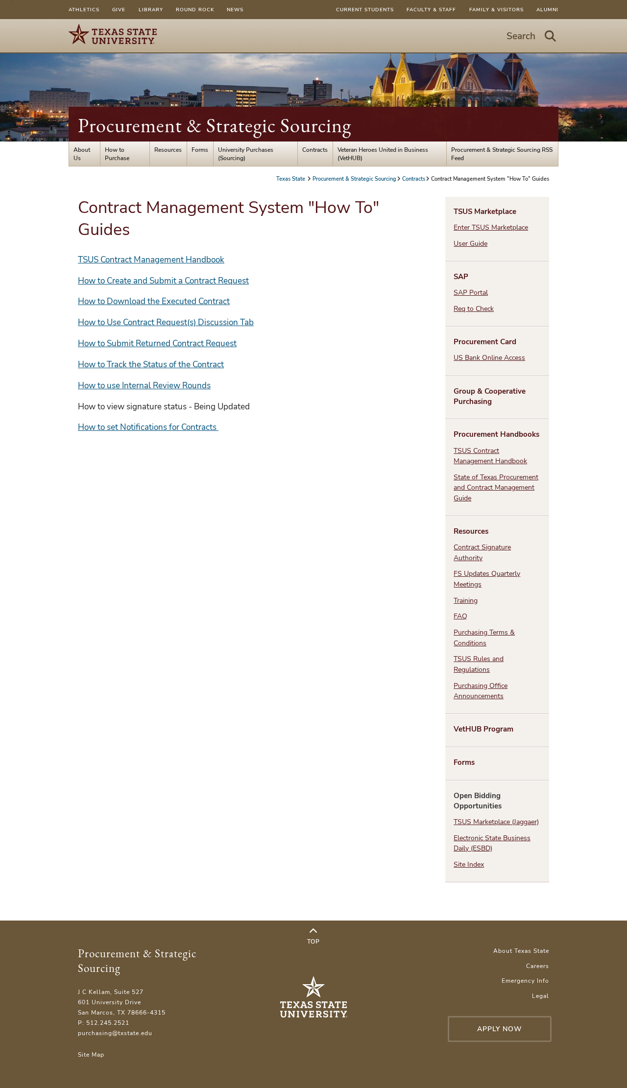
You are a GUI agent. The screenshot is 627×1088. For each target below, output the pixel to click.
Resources (168, 149)
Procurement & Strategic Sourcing (214, 125)
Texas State (291, 179)
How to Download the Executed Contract (154, 301)
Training (466, 600)
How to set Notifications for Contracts (148, 427)
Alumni (547, 9)
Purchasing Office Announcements (480, 691)
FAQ (460, 616)
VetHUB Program (483, 729)
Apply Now (499, 1029)
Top (313, 941)
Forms (200, 149)
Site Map (91, 1054)
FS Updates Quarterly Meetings (487, 579)
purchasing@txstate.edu (115, 1033)
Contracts (315, 149)
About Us (81, 153)
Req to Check (474, 308)
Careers (537, 966)
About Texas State (521, 950)
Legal (540, 996)
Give (118, 9)
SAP (461, 277)
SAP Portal (471, 292)
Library (151, 9)
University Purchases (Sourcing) (245, 153)
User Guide (470, 243)
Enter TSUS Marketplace (491, 227)
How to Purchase (117, 153)
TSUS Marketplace (485, 211)
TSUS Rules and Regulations (479, 664)
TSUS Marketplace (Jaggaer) (496, 822)
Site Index (469, 864)
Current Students (365, 9)
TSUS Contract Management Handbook (151, 259)
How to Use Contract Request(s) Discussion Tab (166, 322)
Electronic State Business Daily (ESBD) (492, 843)
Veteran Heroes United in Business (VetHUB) (383, 153)
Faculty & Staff (431, 9)
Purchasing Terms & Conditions (484, 637)
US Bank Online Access (489, 357)
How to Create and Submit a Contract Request (163, 280)
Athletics (84, 9)
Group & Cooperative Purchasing (490, 396)
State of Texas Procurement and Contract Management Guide (496, 488)
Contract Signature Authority (482, 552)
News (235, 9)
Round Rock (195, 9)
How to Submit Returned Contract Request (157, 343)
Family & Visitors (496, 9)
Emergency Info (525, 980)
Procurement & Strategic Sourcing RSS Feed (502, 153)
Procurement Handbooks (496, 434)
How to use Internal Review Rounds (144, 385)
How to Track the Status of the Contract (151, 364)
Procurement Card (485, 342)
